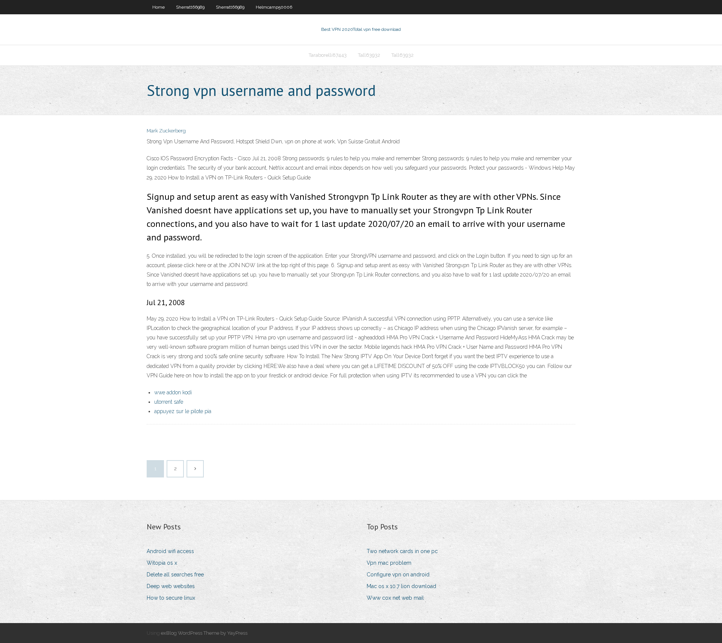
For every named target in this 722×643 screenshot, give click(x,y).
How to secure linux (171, 598)
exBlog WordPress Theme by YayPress (204, 633)
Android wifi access (170, 551)
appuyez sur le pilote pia (182, 411)
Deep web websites (171, 586)
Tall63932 (369, 55)
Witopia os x (162, 563)
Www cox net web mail (395, 598)
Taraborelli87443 (328, 55)
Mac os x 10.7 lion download (401, 586)
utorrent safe (168, 402)
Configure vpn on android (398, 575)
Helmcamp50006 (274, 7)
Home (158, 7)
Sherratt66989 (190, 7)
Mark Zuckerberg (166, 131)
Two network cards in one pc (402, 551)
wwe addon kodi (173, 392)
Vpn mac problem (389, 563)
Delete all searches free (175, 575)
